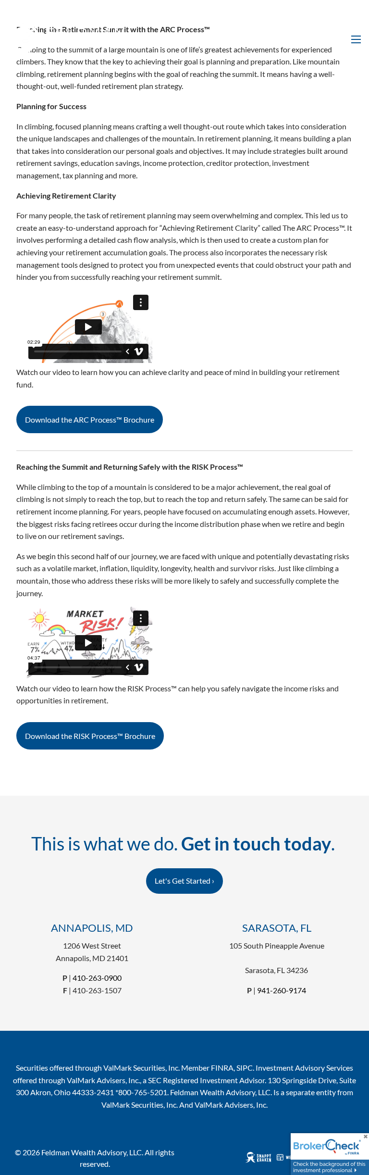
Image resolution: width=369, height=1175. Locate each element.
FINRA (222, 1067)
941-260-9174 (281, 990)
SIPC (244, 1067)
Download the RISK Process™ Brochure (90, 735)
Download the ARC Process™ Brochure (89, 419)
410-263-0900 (97, 977)
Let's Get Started (184, 880)
